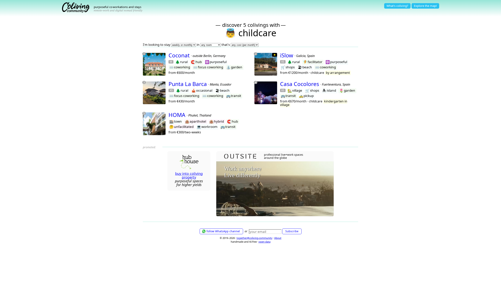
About (277, 238)
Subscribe (291, 231)
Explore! (425, 6)
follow (223, 231)
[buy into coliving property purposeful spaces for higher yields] (189, 168)
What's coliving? (397, 6)
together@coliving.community (254, 238)
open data (264, 241)
